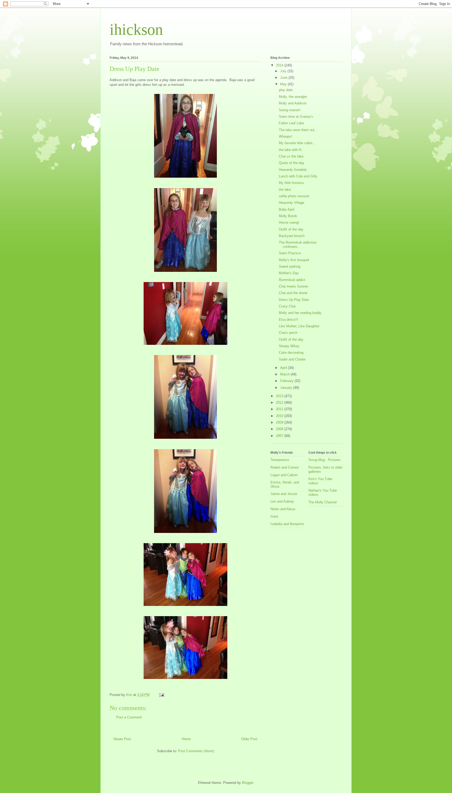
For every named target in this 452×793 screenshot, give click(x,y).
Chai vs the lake (291, 156)
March (285, 374)
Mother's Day (289, 273)
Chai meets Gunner (293, 286)
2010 (280, 416)
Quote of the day (291, 163)
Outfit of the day (291, 229)
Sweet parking (289, 266)
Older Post (249, 739)
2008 (280, 429)
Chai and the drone (293, 293)
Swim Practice (290, 253)
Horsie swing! (289, 222)
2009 (280, 422)
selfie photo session (294, 196)
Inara (274, 516)
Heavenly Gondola (293, 170)
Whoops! (285, 136)
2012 (280, 402)
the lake (285, 190)
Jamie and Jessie (283, 494)
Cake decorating (291, 353)
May (284, 84)
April (284, 368)
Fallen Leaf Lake (291, 123)
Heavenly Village (291, 203)
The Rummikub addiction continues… (298, 244)
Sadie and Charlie (292, 359)
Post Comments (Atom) (196, 751)
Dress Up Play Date (294, 300)
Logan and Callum (284, 475)
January (286, 388)
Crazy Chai (287, 306)
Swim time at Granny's (296, 117)
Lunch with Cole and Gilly (298, 176)
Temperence (279, 460)
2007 (280, 436)
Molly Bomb (288, 216)
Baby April (286, 209)
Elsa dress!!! (288, 320)
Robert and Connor (284, 467)
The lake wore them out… (298, 130)
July (283, 71)
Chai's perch (288, 333)
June (284, 78)
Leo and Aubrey (282, 501)
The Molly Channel (322, 502)
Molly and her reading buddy (300, 313)
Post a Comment (129, 717)
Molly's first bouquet (294, 260)
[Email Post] (161, 695)
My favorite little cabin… (297, 143)
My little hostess (291, 183)
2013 (280, 396)
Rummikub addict (292, 280)
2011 (280, 409)
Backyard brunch (291, 236)
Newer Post (122, 739)
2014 (280, 65)
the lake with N (290, 150)
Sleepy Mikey (289, 346)
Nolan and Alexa (282, 509)
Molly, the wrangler (293, 97)
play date (286, 90)
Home (186, 739)
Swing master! (290, 110)
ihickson (136, 29)
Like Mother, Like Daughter (299, 326)
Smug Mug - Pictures (324, 460)
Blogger (247, 783)
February (287, 381)
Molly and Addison (293, 103)
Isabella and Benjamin (287, 524)
